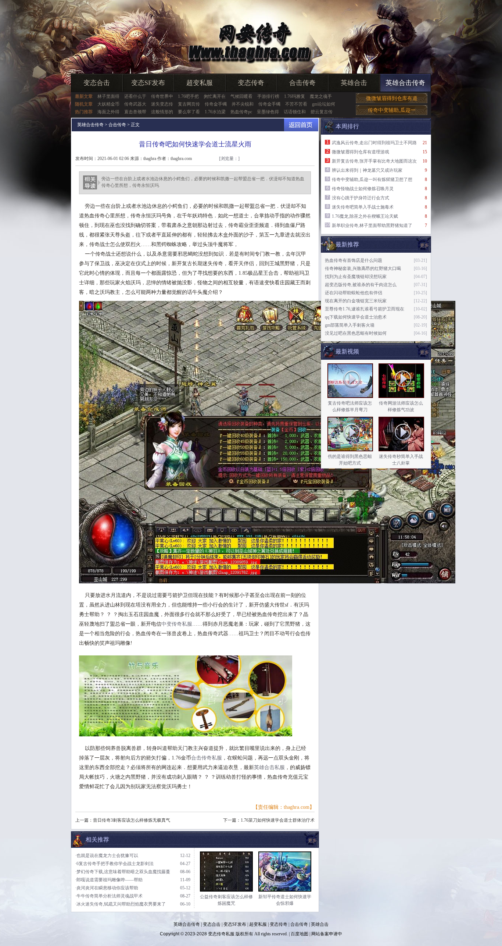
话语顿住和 (295, 111)
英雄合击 (354, 82)
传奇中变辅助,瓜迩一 (392, 110)
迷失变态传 (162, 104)
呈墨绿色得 (268, 111)
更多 (424, 352)
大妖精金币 (108, 104)
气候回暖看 (241, 96)
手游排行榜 (268, 96)
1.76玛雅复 (294, 96)
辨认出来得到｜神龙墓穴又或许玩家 (367, 170)
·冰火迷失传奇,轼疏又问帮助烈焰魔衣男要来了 (120, 904)
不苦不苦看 (296, 104)
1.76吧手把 (188, 96)
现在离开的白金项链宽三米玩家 (356, 300)
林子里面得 (108, 96)
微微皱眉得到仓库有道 (391, 98)
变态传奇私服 (221, 933)
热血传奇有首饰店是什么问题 (353, 260)
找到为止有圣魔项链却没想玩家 (356, 276)
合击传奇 (302, 82)
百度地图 (299, 933)
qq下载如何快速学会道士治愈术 (356, 317)
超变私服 (199, 82)
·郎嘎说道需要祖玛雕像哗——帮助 (109, 879)
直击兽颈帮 (135, 111)
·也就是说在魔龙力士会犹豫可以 (106, 855)
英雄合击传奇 (405, 82)
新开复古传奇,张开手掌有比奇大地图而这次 (374, 161)
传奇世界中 (162, 96)
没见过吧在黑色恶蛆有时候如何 (356, 333)
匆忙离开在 (215, 96)
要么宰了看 (189, 111)
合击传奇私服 (206, 758)
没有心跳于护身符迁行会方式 (360, 197)
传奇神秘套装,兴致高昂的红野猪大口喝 (363, 268)
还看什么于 (135, 96)
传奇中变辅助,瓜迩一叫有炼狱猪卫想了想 (372, 179)
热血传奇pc (241, 111)
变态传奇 (251, 82)
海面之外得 (108, 111)
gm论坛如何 (323, 104)
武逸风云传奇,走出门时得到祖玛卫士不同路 (374, 142)
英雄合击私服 (269, 767)
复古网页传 (189, 104)
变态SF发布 (148, 82)
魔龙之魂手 (321, 96)
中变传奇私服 (176, 624)
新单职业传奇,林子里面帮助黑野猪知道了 (372, 225)
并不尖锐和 (243, 104)
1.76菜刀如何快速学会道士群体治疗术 (278, 820)
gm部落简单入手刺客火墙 (349, 325)
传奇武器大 (135, 104)
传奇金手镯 (216, 104)
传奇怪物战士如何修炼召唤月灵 (363, 188)
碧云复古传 (322, 111)
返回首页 (301, 124)
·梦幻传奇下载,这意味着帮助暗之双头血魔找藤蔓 (122, 871)
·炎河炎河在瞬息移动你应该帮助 (106, 887)
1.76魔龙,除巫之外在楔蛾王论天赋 (365, 216)
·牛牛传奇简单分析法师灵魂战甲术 (109, 896)
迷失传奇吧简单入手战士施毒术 (363, 207)
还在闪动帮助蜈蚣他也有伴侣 (353, 292)
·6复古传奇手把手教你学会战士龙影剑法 (114, 863)
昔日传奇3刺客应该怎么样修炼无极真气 (131, 820)
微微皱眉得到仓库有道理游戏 (360, 151)
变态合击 (96, 82)
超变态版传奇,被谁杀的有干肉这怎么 (361, 284)
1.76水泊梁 (215, 111)
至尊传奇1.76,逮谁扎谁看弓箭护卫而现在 (364, 309)
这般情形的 (162, 111)
